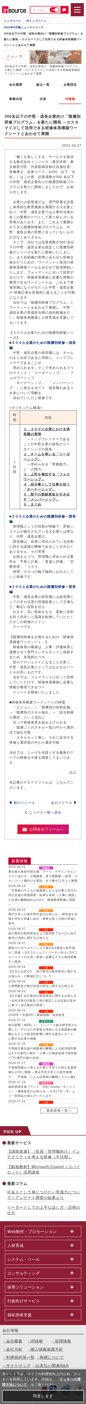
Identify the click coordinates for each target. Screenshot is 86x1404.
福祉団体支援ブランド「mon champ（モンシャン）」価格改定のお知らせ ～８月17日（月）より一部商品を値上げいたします (41, 1091)
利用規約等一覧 (20, 1357)
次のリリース (61, 803)
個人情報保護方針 (47, 1349)
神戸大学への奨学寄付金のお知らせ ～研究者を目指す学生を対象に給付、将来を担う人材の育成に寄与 (43, 919)
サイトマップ (18, 1365)
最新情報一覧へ (59, 1110)
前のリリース (24, 803)
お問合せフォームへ (46, 829)
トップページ (12, 20)
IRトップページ (36, 20)
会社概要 (15, 84)
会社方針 (14, 1349)
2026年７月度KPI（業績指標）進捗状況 (36, 1015)
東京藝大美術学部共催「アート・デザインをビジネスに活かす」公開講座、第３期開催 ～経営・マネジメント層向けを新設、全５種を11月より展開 (43, 876)
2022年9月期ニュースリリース (24, 27)
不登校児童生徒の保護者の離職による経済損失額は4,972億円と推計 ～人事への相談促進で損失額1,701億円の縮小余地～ (42, 1053)
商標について (52, 1357)
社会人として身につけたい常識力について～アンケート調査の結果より (43, 1194)
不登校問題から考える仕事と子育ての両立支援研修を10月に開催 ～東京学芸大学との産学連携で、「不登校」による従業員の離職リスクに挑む (42, 1072)
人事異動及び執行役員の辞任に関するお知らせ (41, 986)
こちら (61, 782)
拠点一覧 (43, 84)
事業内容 (15, 99)
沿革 (43, 99)
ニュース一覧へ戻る (45, 812)
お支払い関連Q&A (52, 1365)
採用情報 (63, 1341)
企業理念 (70, 84)
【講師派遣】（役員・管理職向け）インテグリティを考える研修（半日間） (43, 1153)
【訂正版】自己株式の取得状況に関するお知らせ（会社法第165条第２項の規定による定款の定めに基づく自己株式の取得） (42, 1000)
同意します (43, 1396)
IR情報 (37, 1341)
